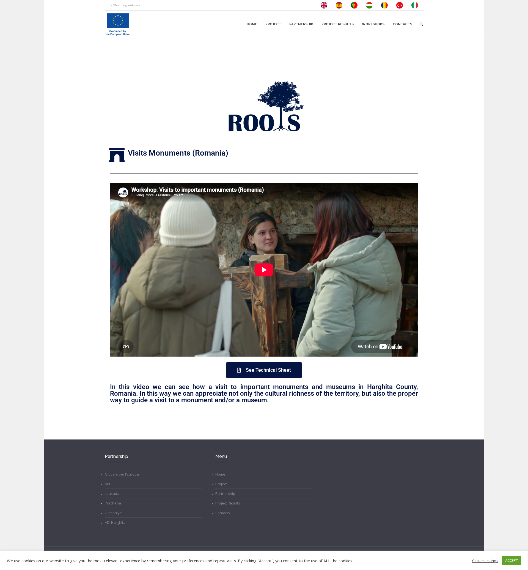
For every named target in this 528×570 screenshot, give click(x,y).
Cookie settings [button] (485, 560)
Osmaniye (113, 512)
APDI (108, 483)
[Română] (385, 5)
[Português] (355, 5)
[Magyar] (370, 5)
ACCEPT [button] (511, 560)
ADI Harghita (115, 522)
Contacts (222, 512)
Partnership (225, 493)
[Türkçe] (401, 5)
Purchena (113, 503)
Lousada (112, 493)
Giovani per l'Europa (122, 474)
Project (221, 483)
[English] (325, 5)
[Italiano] (416, 5)
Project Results (227, 503)
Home (220, 474)
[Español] (340, 5)
